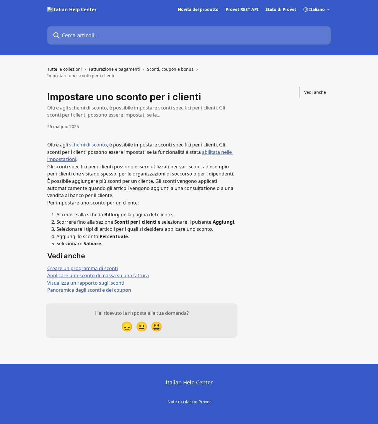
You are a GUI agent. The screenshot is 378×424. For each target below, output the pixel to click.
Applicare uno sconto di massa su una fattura (98, 275)
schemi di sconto (88, 144)
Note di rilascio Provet (189, 401)
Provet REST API (242, 9)
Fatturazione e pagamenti (114, 69)
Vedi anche (315, 92)
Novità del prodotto (198, 9)
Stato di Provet (280, 9)
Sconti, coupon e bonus (170, 69)
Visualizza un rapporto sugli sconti (85, 283)
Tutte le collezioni (64, 69)
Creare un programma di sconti (82, 268)
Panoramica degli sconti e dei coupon (89, 290)
